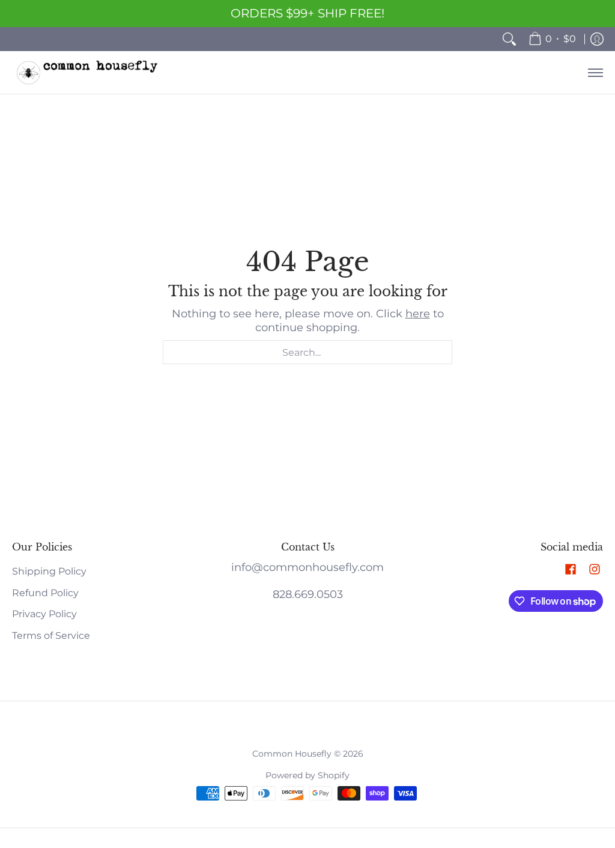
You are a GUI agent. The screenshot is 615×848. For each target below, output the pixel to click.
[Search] (509, 39)
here (417, 313)
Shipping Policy (49, 571)
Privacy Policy (44, 614)
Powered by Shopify (307, 775)
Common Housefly (292, 753)
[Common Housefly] (87, 72)
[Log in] (597, 39)
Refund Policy (45, 593)
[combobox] (307, 352)
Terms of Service (51, 635)
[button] (570, 570)
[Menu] (595, 72)
